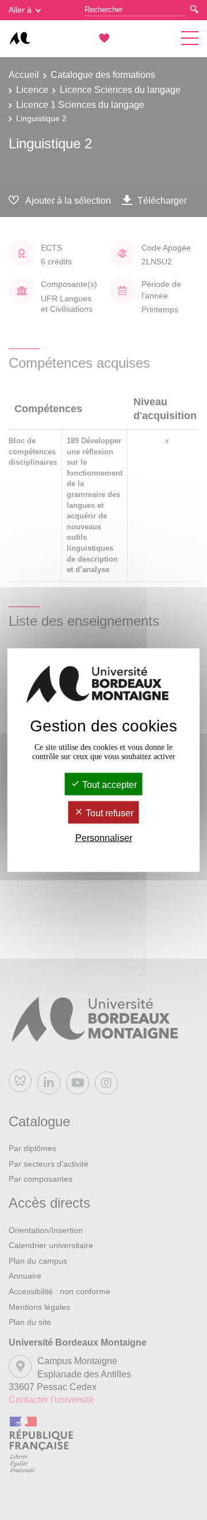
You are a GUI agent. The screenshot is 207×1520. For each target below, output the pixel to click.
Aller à (20, 9)
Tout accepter (108, 784)
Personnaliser (103, 838)
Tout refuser (108, 813)
